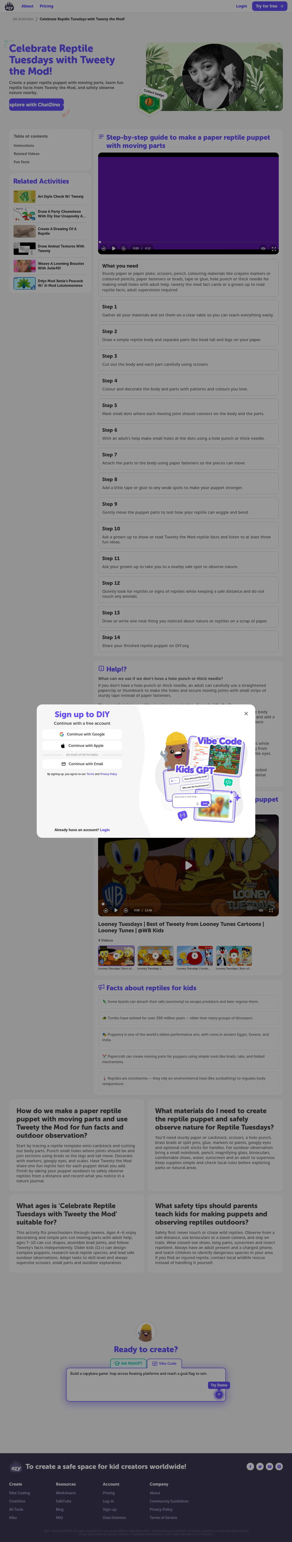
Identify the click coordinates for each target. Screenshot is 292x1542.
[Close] (246, 713)
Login (105, 830)
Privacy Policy (108, 774)
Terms (90, 774)
